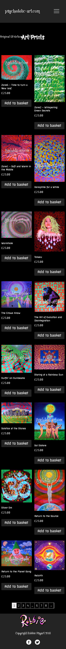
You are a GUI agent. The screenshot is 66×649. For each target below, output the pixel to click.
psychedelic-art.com (22, 11)
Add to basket (16, 103)
